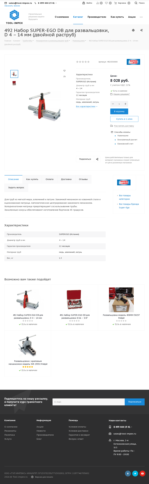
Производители (45, 434)
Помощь (73, 420)
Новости (41, 430)
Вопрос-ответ (76, 439)
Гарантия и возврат (79, 434)
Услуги (7, 439)
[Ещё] (141, 16)
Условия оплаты (77, 426)
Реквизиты (10, 430)
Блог (39, 439)
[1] (77, 62)
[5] (88, 62)
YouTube (142, 473)
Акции (40, 426)
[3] (83, 62)
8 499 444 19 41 (121, 426)
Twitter (135, 473)
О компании (10, 426)
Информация (44, 420)
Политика (9, 434)
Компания (9, 420)
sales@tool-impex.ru (124, 433)
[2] (80, 62)
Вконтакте (128, 473)
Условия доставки (78, 430)
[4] (85, 62)
